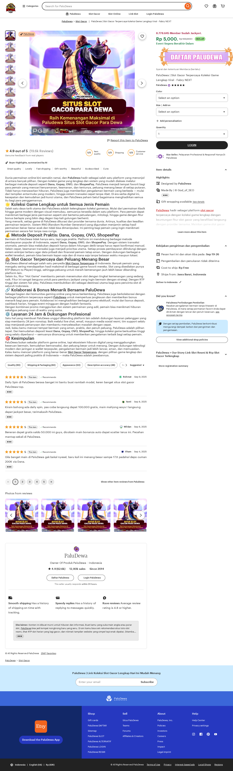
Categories (32, 6)
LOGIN (192, 145)
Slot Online (114, 14)
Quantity (161, 127)
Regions (218, 764)
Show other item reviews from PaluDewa (122, 481)
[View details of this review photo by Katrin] (130, 515)
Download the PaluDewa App (41, 739)
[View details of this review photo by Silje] (94, 515)
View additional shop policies (192, 339)
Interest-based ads (185, 764)
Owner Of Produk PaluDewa (68, 562)
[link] (8, 482)
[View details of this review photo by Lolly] (21, 515)
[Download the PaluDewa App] (41, 726)
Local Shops (204, 764)
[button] (77, 549)
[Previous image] (22, 83)
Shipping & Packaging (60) (41, 365)
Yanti (128, 401)
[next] (141, 515)
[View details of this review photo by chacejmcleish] (57, 515)
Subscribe (147, 682)
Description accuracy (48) (101, 365)
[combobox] (113, 6)
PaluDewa (67, 21)
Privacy (167, 764)
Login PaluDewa (155, 14)
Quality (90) (14, 365)
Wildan (127, 426)
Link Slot (133, 14)
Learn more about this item (192, 232)
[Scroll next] (126, 365)
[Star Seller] (169, 85)
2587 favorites (48, 653)
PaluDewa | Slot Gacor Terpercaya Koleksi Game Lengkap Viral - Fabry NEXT (187, 77)
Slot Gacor (94, 14)
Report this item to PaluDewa (129, 140)
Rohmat (127, 377)
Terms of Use (153, 764)
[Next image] (142, 83)
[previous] (11, 515)
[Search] (188, 6)
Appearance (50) (71, 365)
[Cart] (223, 6)
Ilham (128, 451)
